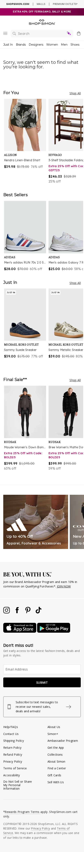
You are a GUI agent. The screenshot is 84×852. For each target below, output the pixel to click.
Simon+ (53, 734)
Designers (36, 44)
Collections (55, 754)
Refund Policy (12, 754)
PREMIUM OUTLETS (65, 4)
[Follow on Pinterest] (28, 612)
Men (64, 44)
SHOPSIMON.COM (17, 4)
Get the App (56, 747)
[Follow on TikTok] (38, 612)
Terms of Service (15, 768)
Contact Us (11, 734)
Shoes (75, 44)
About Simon (56, 761)
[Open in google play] (53, 631)
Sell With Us (56, 782)
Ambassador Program (63, 741)
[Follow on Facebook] (17, 612)
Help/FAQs (10, 727)
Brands (21, 44)
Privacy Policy (12, 761)
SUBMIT (42, 682)
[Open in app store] (20, 631)
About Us (54, 727)
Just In (8, 44)
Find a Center (57, 768)
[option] (26, 141)
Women (52, 44)
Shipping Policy (13, 741)
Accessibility (11, 775)
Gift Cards (54, 775)
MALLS (41, 4)
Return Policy (12, 747)
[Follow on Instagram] (7, 612)
